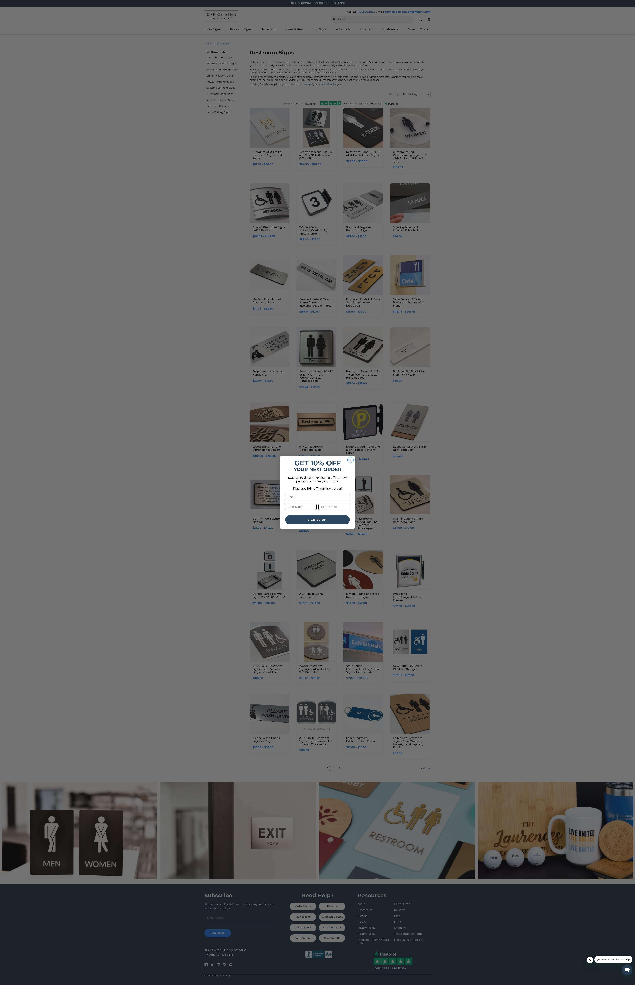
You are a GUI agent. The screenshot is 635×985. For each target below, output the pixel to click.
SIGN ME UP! (318, 519)
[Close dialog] (350, 460)
